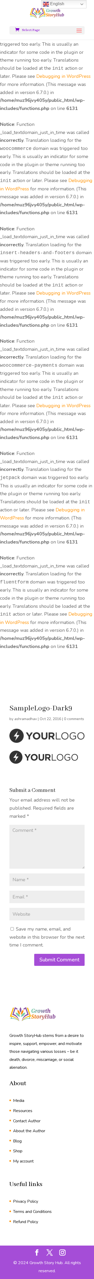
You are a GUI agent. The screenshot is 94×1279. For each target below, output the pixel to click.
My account (23, 1161)
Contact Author (26, 1121)
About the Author (29, 1131)
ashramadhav (25, 718)
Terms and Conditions (32, 1211)
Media (18, 1100)
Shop (17, 1151)
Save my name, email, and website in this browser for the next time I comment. (47, 937)
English (56, 4)
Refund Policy (25, 1222)
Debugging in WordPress (63, 76)
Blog (17, 1141)
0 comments (74, 718)
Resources (22, 1111)
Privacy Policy (25, 1201)
